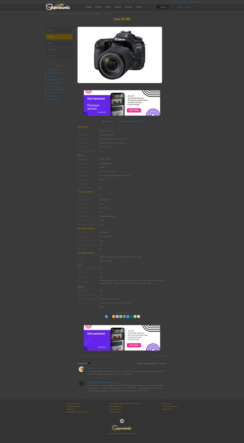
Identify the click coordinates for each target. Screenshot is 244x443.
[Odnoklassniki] (113, 316)
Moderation (71, 409)
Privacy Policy (166, 404)
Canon (85, 13)
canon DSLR (114, 355)
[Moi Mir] (127, 316)
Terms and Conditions (169, 406)
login (157, 363)
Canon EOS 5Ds (52, 99)
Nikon (50, 43)
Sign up (188, 7)
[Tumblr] (124, 316)
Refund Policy (167, 409)
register (163, 363)
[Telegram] (117, 316)
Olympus (52, 49)
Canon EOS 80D (86, 355)
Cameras (75, 13)
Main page (53, 13)
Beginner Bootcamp (74, 406)
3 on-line (66, 2)
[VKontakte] (106, 316)
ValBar (90, 368)
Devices (64, 13)
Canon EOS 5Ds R (53, 96)
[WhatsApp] (120, 316)
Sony (50, 30)
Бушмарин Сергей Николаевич (100, 383)
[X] (110, 316)
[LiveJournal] (131, 316)
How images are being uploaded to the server (125, 404)
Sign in (180, 7)
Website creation (115, 412)
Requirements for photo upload (77, 412)
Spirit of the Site (115, 409)
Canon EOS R (52, 76)
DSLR (105, 355)
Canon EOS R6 (52, 70)
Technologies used (116, 406)
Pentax (51, 56)
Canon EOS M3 (52, 93)
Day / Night (193, 2)
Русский (181, 2)
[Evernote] (134, 316)
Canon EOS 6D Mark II (55, 80)
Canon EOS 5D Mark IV (55, 83)
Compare (109, 121)
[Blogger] (138, 316)
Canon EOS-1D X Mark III (55, 73)
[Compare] (104, 13)
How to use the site (73, 404)
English (174, 2)
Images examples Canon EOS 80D (131, 121)
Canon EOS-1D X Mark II (55, 89)
